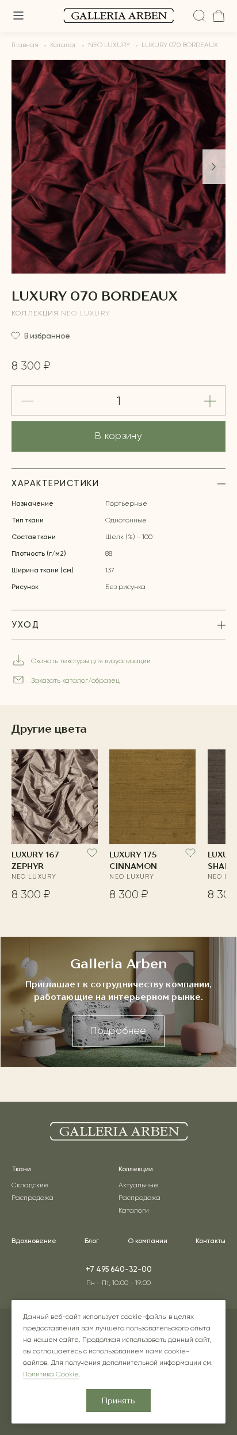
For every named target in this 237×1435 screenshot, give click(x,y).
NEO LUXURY (85, 313)
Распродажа (32, 1198)
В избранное (47, 336)
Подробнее (118, 1031)
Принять (118, 1401)
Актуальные (138, 1185)
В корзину (118, 436)
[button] (213, 166)
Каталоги (133, 1210)
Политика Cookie (51, 1374)
